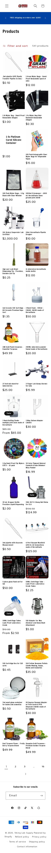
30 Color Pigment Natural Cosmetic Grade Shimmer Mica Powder (35, 465)
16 (43, 766)
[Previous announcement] (6, 18)
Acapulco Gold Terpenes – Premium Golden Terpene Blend (36, 745)
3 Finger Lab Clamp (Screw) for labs (36, 385)
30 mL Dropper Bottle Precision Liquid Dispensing (13, 503)
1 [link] (6, 767)
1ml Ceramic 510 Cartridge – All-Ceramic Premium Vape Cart (14, 310)
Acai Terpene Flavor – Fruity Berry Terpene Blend (14, 744)
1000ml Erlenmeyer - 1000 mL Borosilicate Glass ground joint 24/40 (36, 195)
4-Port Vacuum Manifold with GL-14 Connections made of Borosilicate (35, 545)
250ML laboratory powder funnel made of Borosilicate (36, 348)
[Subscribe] (41, 796)
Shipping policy (37, 841)
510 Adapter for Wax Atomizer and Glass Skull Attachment (35, 623)
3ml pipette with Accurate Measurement (13, 544)
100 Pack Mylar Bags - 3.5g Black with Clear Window (13, 194)
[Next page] (25, 774)
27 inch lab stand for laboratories (11, 385)
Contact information (27, 846)
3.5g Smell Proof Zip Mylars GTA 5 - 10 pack (13, 464)
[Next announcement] (45, 18)
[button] (7, 6)
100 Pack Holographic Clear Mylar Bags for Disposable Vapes (36, 156)
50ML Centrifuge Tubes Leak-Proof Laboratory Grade (12, 623)
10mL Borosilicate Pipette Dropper (36, 233)
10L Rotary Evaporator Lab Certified (13, 233)
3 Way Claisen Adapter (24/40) (34, 421)
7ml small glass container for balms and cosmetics (12, 703)
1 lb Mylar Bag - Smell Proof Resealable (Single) (14, 116)
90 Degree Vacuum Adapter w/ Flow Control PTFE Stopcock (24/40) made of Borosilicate (36, 705)
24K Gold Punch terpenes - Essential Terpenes (13, 348)
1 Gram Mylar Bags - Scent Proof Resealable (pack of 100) (36, 78)
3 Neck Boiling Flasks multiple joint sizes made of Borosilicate (13, 422)
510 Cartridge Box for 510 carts (13, 664)
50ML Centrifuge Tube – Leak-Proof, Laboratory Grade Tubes (35, 584)
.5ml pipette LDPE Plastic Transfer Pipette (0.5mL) (12, 77)
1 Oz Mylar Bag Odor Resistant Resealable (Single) (34, 117)
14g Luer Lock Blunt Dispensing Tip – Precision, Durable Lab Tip (13, 271)
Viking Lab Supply (23, 833)
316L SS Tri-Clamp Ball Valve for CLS (37, 503)
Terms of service (17, 841)
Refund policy (22, 836)
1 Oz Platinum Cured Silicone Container (13, 140)
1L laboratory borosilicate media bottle (36, 270)
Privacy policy (39, 836)
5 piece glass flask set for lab (13, 583)
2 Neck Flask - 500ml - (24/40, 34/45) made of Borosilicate (35, 310)
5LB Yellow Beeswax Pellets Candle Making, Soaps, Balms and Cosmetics (36, 665)
